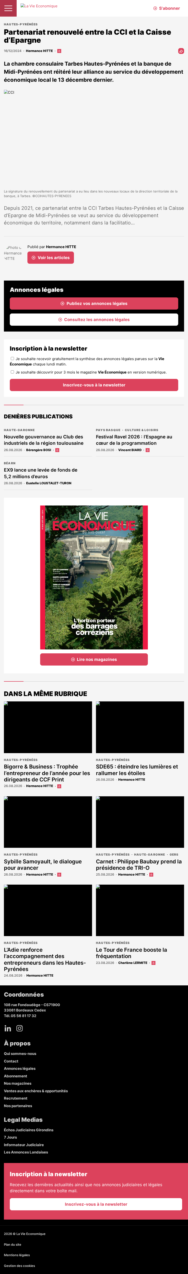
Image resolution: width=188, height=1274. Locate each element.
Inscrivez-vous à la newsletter (94, 385)
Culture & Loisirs (141, 430)
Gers (174, 854)
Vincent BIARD (129, 450)
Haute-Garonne (19, 430)
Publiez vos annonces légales (97, 303)
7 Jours (10, 1137)
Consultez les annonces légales (97, 319)
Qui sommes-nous (20, 1053)
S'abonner (169, 8)
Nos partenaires (18, 1105)
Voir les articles (54, 257)
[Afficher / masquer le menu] (8, 8)
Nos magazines (17, 1083)
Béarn (10, 463)
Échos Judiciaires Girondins (28, 1130)
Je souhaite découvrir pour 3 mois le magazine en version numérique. (91, 372)
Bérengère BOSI (38, 450)
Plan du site (12, 1244)
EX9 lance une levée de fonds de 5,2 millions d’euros (40, 473)
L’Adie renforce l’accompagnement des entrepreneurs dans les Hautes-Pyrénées (45, 959)
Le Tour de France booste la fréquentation (131, 953)
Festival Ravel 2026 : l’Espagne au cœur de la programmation (134, 440)
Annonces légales (19, 1068)
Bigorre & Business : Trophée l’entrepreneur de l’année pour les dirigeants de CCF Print (47, 773)
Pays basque (108, 430)
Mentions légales (17, 1255)
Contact (11, 1061)
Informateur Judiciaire (24, 1145)
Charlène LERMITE (132, 963)
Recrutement (15, 1098)
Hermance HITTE (39, 51)
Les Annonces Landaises (26, 1152)
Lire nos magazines (97, 659)
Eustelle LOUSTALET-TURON (48, 483)
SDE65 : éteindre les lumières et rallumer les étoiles (137, 769)
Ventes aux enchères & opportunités (36, 1091)
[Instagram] (20, 1028)
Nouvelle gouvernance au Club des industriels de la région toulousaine (43, 440)
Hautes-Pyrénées (21, 24)
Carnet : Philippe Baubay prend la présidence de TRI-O (139, 864)
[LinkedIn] (8, 1028)
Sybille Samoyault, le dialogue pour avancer (43, 864)
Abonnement (15, 1076)
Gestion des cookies (19, 1266)
